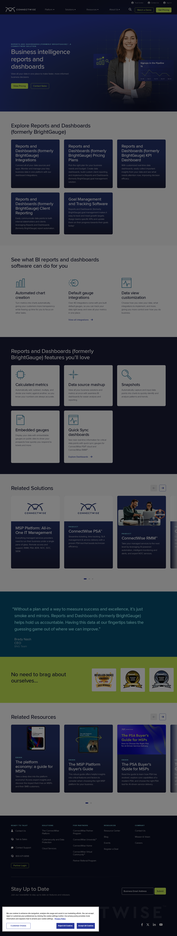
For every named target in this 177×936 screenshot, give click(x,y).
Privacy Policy (60, 919)
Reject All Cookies (65, 926)
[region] (50, 919)
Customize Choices (18, 926)
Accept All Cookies (85, 926)
